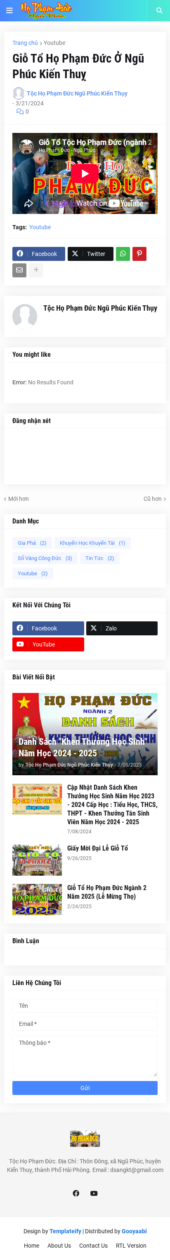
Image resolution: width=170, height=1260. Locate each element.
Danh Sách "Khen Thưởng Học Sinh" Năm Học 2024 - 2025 (83, 748)
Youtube (54, 43)
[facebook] (76, 1194)
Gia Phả (32, 543)
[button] (9, 11)
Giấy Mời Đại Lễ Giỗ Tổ (97, 848)
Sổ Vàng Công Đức (45, 558)
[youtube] (94, 1194)
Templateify (65, 1231)
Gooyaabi (134, 1231)
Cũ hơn (153, 498)
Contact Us (93, 1245)
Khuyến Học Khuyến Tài (92, 543)
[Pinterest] (139, 254)
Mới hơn (18, 498)
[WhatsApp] (123, 254)
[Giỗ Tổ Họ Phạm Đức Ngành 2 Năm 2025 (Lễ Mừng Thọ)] (37, 899)
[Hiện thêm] (36, 270)
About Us (59, 1245)
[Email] (19, 270)
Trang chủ (25, 43)
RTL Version (131, 1245)
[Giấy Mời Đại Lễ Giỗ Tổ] (37, 860)
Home (31, 1245)
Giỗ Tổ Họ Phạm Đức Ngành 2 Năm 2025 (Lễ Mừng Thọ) (106, 892)
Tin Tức (99, 558)
